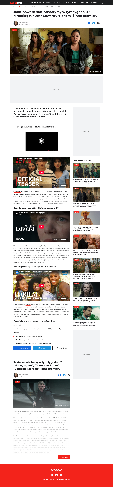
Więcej (93, 2)
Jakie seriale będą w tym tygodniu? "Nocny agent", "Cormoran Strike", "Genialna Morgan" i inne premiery (37, 365)
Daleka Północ (19, 340)
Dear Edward (18, 246)
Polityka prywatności (63, 479)
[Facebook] (51, 475)
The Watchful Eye (20, 329)
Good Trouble (19, 336)
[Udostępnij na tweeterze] (93, 23)
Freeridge (17, 191)
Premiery (75, 2)
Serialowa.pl (16, 6)
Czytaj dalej (64, 457)
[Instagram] (61, 475)
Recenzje (66, 2)
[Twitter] (56, 475)
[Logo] (16, 2)
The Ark (17, 343)
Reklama (52, 479)
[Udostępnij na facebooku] (89, 23)
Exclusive (57, 2)
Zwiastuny (84, 2)
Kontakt (45, 479)
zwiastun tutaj (56, 329)
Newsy (48, 2)
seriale (38, 352)
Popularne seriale (36, 2)
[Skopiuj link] (98, 23)
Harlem (28, 304)
